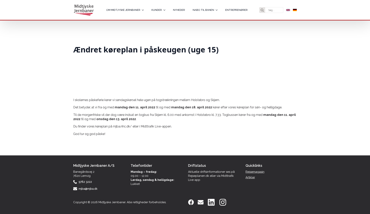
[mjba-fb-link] (191, 202)
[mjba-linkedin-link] (211, 202)
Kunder (156, 9)
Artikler (250, 177)
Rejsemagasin (255, 172)
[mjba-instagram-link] (223, 202)
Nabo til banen (203, 9)
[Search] (262, 10)
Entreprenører (236, 9)
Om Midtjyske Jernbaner (123, 9)
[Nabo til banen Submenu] (217, 10)
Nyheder (179, 9)
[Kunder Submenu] (165, 10)
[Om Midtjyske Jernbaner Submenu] (144, 10)
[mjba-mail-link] (201, 202)
